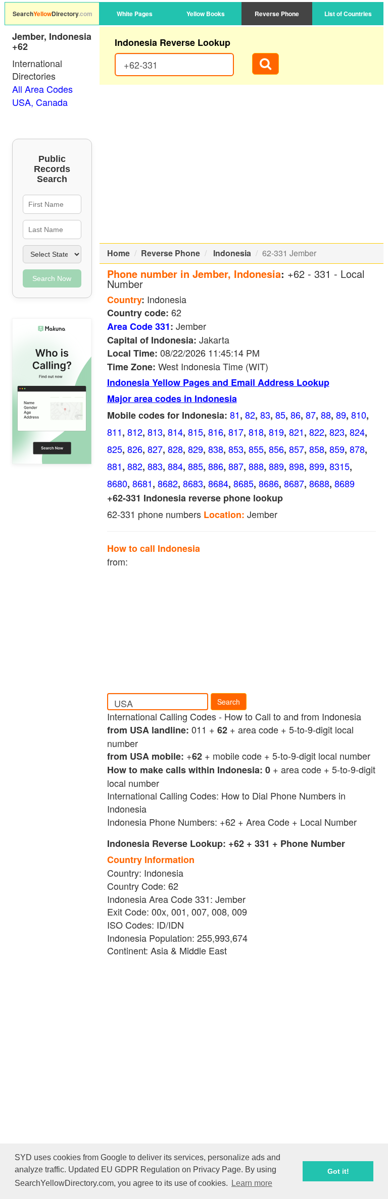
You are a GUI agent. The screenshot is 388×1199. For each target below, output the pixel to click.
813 (155, 431)
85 (280, 414)
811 (114, 431)
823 (337, 431)
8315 (339, 466)
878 (357, 448)
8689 (344, 483)
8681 (142, 483)
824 (357, 431)
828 (175, 448)
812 (134, 431)
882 (134, 466)
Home (118, 253)
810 (358, 414)
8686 (269, 483)
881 (114, 466)
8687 (294, 483)
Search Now (51, 278)
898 (296, 466)
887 (236, 466)
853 (236, 448)
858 (316, 448)
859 (337, 448)
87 (311, 414)
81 (235, 414)
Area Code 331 (138, 326)
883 (155, 466)
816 (215, 431)
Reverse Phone (277, 13)
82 (250, 414)
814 (175, 431)
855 (256, 448)
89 (341, 414)
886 (215, 466)
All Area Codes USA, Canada (42, 95)
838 (215, 448)
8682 (168, 483)
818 (256, 431)
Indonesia (232, 253)
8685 (243, 483)
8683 (193, 483)
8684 (218, 483)
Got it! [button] (338, 1171)
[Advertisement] (241, 164)
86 (295, 414)
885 (195, 466)
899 (316, 466)
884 (175, 466)
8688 (319, 483)
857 (296, 448)
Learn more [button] (251, 1183)
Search (228, 702)
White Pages (135, 13)
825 (114, 448)
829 (195, 448)
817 (236, 431)
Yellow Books (205, 13)
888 (256, 466)
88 (326, 414)
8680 (117, 483)
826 (134, 448)
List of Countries (348, 13)
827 (155, 448)
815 (195, 431)
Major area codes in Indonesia (172, 398)
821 (296, 431)
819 (276, 431)
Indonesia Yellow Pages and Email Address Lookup (218, 382)
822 (316, 431)
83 (265, 414)
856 (276, 448)
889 (276, 466)
